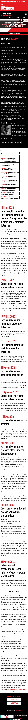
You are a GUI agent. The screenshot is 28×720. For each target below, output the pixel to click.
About (2, 156)
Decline (10, 9)
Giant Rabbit (18, 710)
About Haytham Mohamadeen (14, 33)
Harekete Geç (14, 703)
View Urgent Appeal (14, 591)
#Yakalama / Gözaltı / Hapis (20, 690)
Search (24, 17)
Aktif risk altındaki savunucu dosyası (21, 716)
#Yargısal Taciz (13, 689)
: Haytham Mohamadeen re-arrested (9, 185)
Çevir (26, 20)
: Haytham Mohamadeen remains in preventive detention (8, 168)
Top (1, 153)
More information (4, 6)
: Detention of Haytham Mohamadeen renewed (8, 164)
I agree (4, 9)
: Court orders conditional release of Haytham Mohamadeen (8, 193)
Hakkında (17, 17)
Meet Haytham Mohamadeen (10, 142)
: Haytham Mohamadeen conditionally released (8, 177)
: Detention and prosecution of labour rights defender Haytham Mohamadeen (10, 197)
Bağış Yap (11, 17)
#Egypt (4, 689)
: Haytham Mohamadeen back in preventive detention (10, 173)
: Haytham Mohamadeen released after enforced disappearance (8, 189)
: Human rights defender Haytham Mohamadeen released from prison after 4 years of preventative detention (9, 160)
